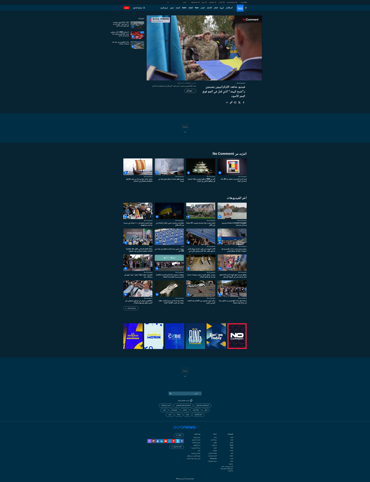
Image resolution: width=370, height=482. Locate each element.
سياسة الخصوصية (195, 448)
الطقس (215, 443)
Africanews (213, 458)
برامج (232, 461)
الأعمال (209, 8)
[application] (204, 47)
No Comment (242, 176)
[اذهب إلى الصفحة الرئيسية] (240, 8)
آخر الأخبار (229, 8)
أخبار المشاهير (198, 415)
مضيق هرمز (174, 410)
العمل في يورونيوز (195, 453)
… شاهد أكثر (190, 91)
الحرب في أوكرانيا (165, 405)
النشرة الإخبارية (177, 447)
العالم (216, 8)
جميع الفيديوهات (131, 308)
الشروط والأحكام (196, 443)
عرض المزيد (197, 434)
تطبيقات (215, 451)
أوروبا (222, 8)
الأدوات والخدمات (212, 456)
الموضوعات (230, 434)
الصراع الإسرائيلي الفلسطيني (183, 405)
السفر (203, 8)
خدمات (215, 434)
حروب (170, 415)
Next (196, 8)
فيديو (172, 8)
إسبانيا (178, 415)
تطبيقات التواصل (213, 453)
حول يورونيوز (196, 437)
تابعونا (215, 448)
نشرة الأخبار (214, 440)
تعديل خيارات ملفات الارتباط (193, 458)
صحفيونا (231, 464)
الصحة (178, 8)
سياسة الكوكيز (196, 445)
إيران (206, 410)
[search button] (168, 2)
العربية (243, 2)
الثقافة (190, 8)
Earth (184, 8)
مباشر (126, 7)
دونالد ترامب (196, 410)
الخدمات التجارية (196, 440)
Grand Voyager (242, 220)
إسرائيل (185, 410)
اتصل (199, 451)
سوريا (187, 415)
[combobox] (177, 2)
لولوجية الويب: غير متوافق (193, 456)
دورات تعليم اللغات (212, 461)
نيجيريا (150, 246)
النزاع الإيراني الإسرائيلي (202, 405)
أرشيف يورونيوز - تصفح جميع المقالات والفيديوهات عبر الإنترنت (226, 468)
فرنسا (164, 410)
